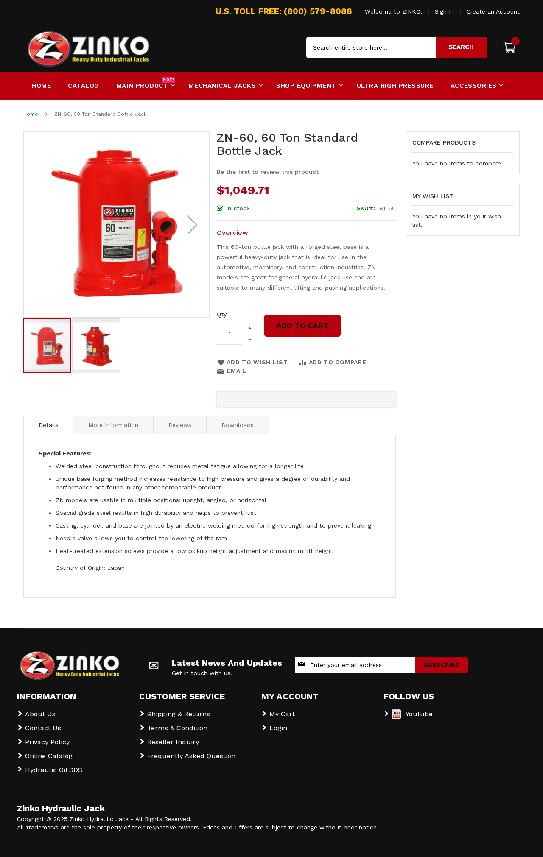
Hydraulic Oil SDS (53, 770)
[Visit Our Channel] (396, 717)
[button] (192, 224)
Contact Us (43, 728)
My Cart (282, 714)
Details (48, 425)
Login (278, 728)
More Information (113, 425)
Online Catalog (49, 756)
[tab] (48, 425)
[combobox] (396, 47)
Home (30, 114)
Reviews (179, 425)
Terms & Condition (177, 728)
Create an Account (493, 11)
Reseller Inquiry (173, 742)
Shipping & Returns (178, 714)
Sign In (444, 11)
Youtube (419, 714)
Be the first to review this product (268, 171)
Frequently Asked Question (191, 756)
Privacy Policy (47, 742)
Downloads (237, 425)
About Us (40, 714)
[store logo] (59, 47)
